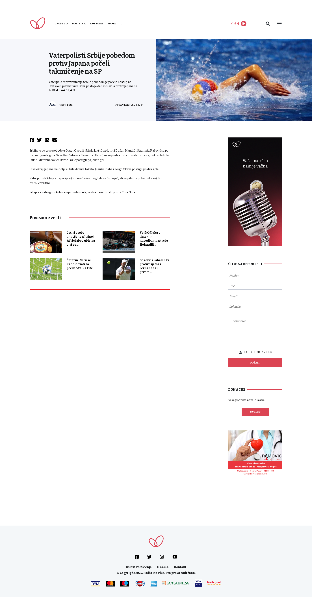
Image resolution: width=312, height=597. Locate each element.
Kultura (96, 23)
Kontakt (180, 567)
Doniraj (255, 411)
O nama (163, 567)
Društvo (61, 23)
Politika (79, 23)
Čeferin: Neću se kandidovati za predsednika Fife (80, 264)
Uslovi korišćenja (139, 567)
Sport (112, 23)
